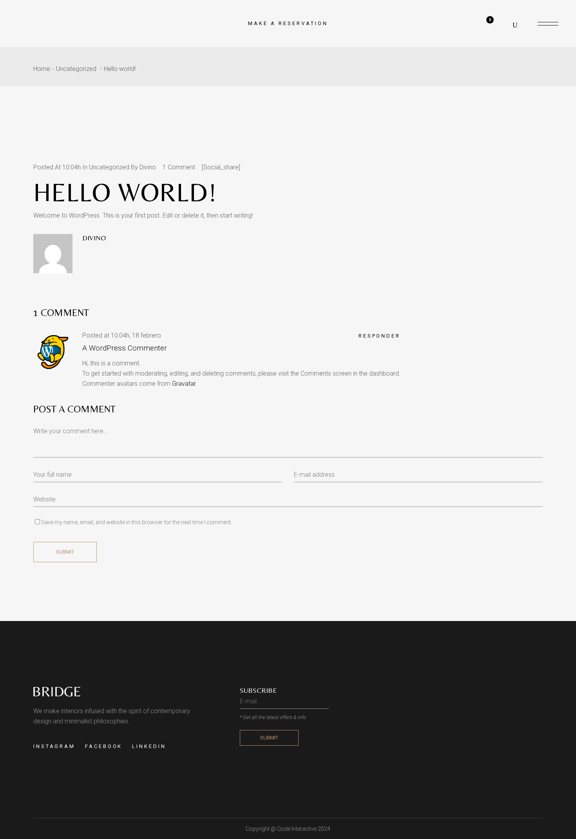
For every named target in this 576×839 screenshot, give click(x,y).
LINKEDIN (149, 746)
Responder (379, 336)
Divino (147, 167)
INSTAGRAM (54, 746)
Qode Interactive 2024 (303, 829)
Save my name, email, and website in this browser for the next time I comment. (136, 522)
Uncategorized (76, 69)
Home (41, 69)
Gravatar (184, 383)
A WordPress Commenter (124, 347)
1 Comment (179, 167)
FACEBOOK (103, 746)
